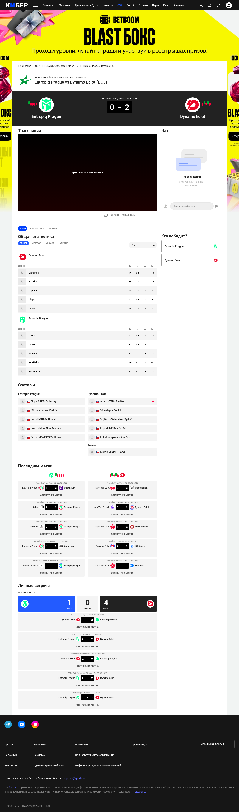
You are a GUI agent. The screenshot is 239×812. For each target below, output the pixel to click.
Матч (23, 228)
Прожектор (82, 744)
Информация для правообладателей (98, 765)
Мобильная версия (212, 743)
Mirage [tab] (50, 243)
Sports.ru (13, 787)
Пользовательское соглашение (94, 755)
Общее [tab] (23, 243)
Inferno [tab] (63, 243)
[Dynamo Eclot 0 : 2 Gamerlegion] (210, 104)
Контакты (10, 765)
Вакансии (40, 744)
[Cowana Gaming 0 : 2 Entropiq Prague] (29, 102)
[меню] (35, 5)
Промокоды (139, 744)
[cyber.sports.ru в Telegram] (8, 725)
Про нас (9, 744)
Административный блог (49, 765)
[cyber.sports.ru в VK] (22, 725)
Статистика (37, 228)
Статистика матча (51, 495)
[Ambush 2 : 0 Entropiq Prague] (33, 104)
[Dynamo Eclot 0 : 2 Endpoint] (202, 104)
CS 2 (37, 66)
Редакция (10, 755)
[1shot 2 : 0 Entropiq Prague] (34, 104)
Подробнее (139, 791)
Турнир (53, 228)
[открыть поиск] (201, 5)
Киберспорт (24, 66)
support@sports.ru (74, 778)
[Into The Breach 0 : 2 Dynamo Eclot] (208, 102)
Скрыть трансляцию (123, 215)
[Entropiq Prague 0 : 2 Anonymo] (31, 104)
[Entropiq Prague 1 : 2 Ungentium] (36, 104)
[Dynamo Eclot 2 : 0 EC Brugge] (204, 102)
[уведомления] (209, 5)
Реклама (39, 755)
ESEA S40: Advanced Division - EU (61, 66)
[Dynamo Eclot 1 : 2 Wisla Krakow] (206, 104)
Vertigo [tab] (36, 243)
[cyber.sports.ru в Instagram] (35, 725)
